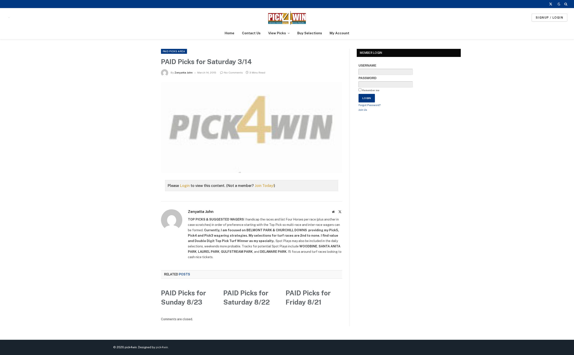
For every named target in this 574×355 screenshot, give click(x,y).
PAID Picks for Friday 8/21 (308, 297)
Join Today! (264, 185)
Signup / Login (549, 17)
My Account (339, 33)
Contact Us (251, 33)
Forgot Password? (370, 105)
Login (185, 185)
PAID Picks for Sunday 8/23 (183, 297)
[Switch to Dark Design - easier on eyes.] (559, 4)
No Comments (233, 72)
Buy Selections (309, 33)
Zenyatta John (183, 72)
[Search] (565, 4)
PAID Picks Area (174, 51)
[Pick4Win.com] (287, 17)
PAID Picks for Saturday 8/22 (246, 297)
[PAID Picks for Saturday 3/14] (251, 127)
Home (229, 33)
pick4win (162, 347)
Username (367, 65)
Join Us (363, 109)
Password (367, 78)
